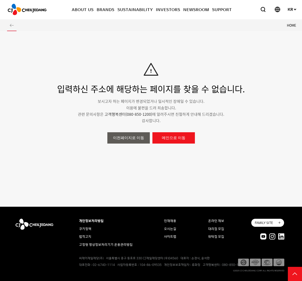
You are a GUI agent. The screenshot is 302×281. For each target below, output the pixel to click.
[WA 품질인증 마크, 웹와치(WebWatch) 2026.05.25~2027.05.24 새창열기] (267, 262)
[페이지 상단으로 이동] (295, 273)
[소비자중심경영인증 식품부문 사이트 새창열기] (278, 262)
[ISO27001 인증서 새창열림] (243, 262)
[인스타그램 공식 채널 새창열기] (272, 236)
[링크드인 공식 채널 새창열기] (281, 236)
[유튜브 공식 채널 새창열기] (263, 236)
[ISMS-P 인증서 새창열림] (255, 262)
